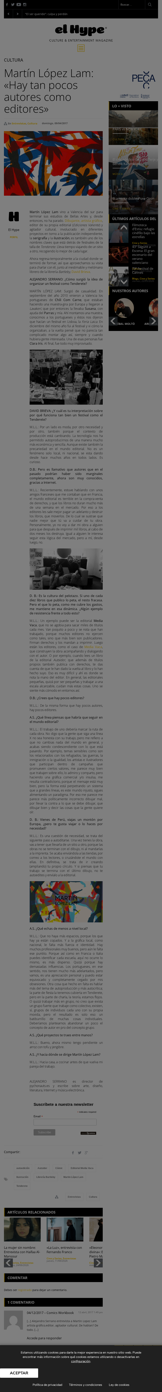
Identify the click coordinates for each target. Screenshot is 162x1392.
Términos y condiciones (85, 1385)
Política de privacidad (47, 1385)
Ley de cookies (119, 1385)
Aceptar (19, 1373)
